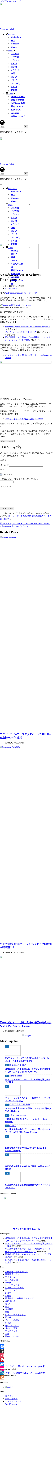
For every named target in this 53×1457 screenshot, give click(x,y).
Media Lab (16, 37)
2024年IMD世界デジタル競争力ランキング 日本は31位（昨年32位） (28, 1109)
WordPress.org (11, 1404)
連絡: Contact (17, 100)
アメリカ (15, 53)
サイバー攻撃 (11, 1328)
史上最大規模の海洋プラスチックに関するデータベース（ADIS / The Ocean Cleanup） (27, 1130)
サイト (3, 470)
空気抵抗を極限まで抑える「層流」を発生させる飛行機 (27, 1167)
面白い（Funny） (13, 1336)
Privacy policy (18, 96)
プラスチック (11, 1331)
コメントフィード (13, 1401)
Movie (14, 47)
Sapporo (15, 113)
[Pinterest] (26, 1360)
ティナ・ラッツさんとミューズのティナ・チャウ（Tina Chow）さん (27, 1099)
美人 (7, 1306)
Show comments (7, 441)
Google (8, 1282)
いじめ (8, 1323)
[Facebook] (26, 1346)
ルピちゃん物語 (18, 103)
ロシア (14, 77)
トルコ (14, 87)
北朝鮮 (14, 90)
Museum (15, 44)
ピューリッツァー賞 (14, 1287)
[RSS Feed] (26, 1377)
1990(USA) (16, 110)
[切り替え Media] (29, 205)
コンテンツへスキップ (10, 1)
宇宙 (7, 1334)
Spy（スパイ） (12, 1325)
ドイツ (14, 63)
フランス (15, 60)
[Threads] (26, 1351)
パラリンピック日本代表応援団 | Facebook (24, 419)
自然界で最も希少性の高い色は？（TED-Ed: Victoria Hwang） (25, 1149)
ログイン (9, 1396)
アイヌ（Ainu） (12, 1277)
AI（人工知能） (12, 1280)
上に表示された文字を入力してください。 (19, 479)
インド (14, 80)
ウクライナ (16, 83)
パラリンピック (30, 293)
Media (14, 288)
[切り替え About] (29, 247)
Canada (8, 288)
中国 (13, 73)
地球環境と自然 (12, 1274)
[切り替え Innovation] (29, 188)
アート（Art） (11, 1290)
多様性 (8, 1296)
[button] (18, 34)
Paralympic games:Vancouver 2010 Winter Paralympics (27, 327)
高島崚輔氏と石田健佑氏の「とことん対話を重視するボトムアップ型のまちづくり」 (27, 1070)
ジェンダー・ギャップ (15, 1315)
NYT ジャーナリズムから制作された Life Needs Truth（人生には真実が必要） (27, 1059)
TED (13, 40)
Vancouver (18, 293)
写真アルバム (17, 106)
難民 (7, 1312)
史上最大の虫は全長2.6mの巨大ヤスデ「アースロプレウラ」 (28, 1186)
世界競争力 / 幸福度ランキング (19, 1298)
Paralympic (9, 293)
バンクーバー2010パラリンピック (20, 332)
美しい (8, 1304)
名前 (3, 460)
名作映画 (9, 1309)
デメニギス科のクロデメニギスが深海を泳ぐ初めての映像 (27, 1080)
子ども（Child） (12, 1320)
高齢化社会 (10, 1301)
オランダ (15, 70)
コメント (5, 486)
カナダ (14, 67)
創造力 (8, 1293)
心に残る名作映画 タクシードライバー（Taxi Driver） (26, 1120)
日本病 (8, 1317)
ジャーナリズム (12, 1285)
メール (4, 465)
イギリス (15, 57)
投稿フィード (11, 1399)
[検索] (2, 124)
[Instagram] (26, 1355)
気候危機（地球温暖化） (16, 1272)
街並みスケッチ (18, 116)
